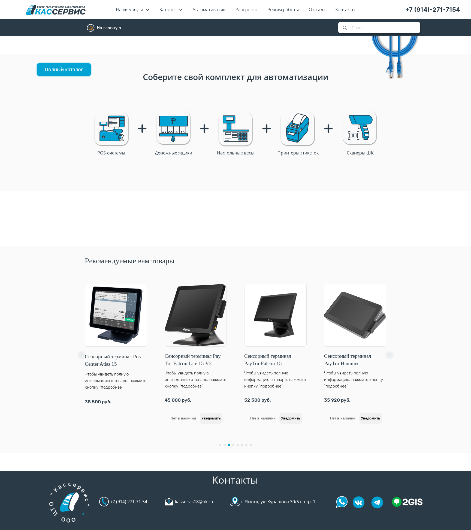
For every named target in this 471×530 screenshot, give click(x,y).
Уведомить (173, 418)
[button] (81, 355)
